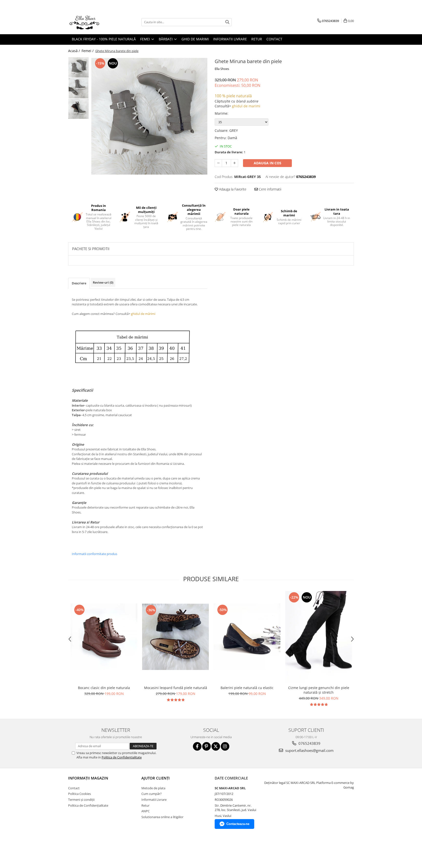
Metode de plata (153, 788)
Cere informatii (269, 189)
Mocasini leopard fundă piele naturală (175, 687)
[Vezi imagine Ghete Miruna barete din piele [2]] (78, 109)
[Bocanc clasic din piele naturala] (104, 636)
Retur (256, 39)
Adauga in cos (267, 163)
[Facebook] (197, 746)
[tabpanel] (149, 116)
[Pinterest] (206, 746)
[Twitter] (215, 746)
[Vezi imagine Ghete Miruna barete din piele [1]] (78, 88)
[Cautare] (227, 22)
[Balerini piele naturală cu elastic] (247, 636)
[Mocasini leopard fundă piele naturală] (175, 637)
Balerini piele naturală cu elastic (247, 687)
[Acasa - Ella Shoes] (92, 22)
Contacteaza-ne (237, 824)
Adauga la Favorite (232, 189)
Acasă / (74, 50)
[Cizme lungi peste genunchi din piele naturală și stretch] (318, 637)
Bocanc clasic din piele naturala (104, 687)
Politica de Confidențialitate (88, 805)
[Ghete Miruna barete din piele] (149, 116)
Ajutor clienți (155, 778)
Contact (274, 39)
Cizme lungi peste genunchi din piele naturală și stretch (318, 690)
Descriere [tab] (79, 283)
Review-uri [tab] (103, 282)
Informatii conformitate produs (94, 554)
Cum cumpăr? (151, 793)
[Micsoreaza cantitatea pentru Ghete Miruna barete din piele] (218, 163)
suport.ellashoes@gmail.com (309, 750)
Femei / (88, 50)
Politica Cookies (79, 793)
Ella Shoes (222, 69)
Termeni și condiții (81, 799)
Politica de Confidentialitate (122, 757)
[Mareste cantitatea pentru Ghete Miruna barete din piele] (234, 163)
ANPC (145, 811)
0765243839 (308, 743)
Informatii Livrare (230, 39)
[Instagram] (225, 746)
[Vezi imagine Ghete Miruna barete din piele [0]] (78, 67)
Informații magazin (88, 778)
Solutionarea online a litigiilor (162, 817)
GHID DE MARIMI (195, 39)
